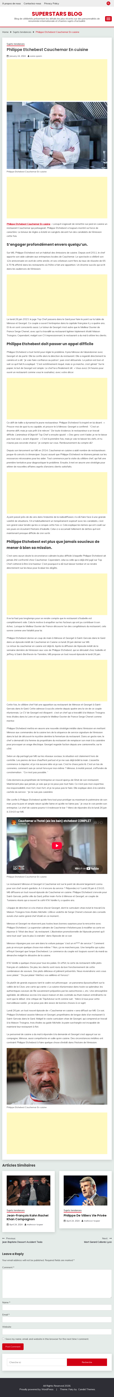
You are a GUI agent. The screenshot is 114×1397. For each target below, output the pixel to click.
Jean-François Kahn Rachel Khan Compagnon (27, 1217)
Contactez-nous (32, 3)
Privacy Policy (51, 3)
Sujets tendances (16, 43)
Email (6, 1314)
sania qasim (36, 56)
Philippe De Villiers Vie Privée (85, 1215)
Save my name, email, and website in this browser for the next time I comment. (47, 1338)
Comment (8, 1267)
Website (6, 1326)
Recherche (87, 1362)
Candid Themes (86, 1389)
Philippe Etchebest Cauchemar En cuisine (28, 223)
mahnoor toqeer (35, 1224)
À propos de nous (11, 3)
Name (6, 1302)
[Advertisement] (57, 80)
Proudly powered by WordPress (36, 1389)
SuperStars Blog (57, 14)
